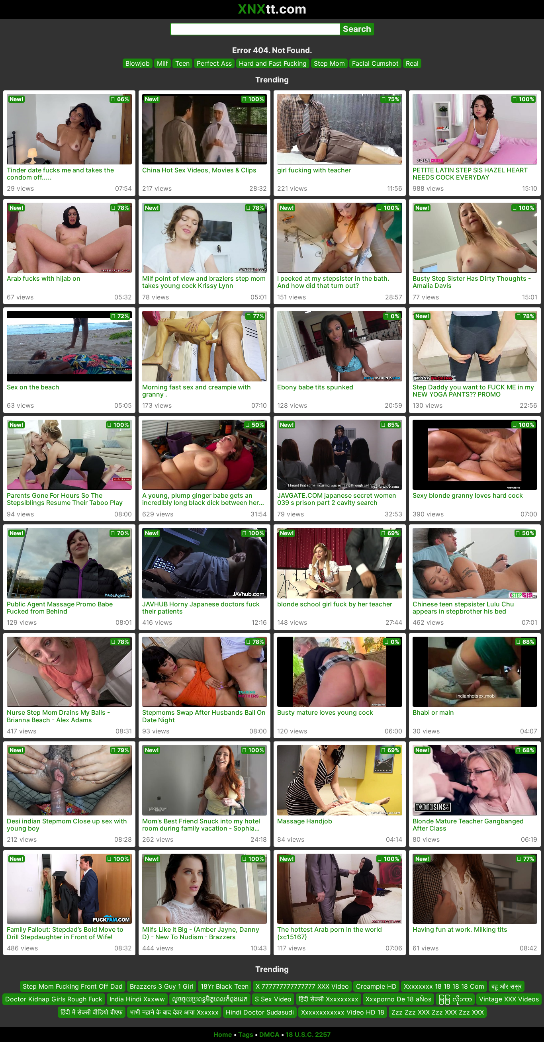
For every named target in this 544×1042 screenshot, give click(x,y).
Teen (182, 63)
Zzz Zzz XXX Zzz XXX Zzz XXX (437, 1012)
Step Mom (329, 63)
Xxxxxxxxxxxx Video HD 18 (342, 1012)
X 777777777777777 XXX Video (302, 986)
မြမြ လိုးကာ (455, 999)
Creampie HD (376, 986)
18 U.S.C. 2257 (308, 1034)
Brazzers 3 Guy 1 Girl (162, 986)
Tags (245, 1034)
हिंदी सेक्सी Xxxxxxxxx (328, 999)
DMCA (269, 1034)
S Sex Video (273, 999)
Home (222, 1034)
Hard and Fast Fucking (273, 63)
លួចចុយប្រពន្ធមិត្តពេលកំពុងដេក (210, 999)
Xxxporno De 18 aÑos (398, 999)
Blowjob (137, 63)
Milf (162, 63)
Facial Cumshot (375, 63)
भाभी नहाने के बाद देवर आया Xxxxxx (174, 1012)
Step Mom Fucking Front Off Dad (73, 986)
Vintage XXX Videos (509, 999)
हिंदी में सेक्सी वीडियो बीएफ (92, 1012)
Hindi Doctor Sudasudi (260, 1012)
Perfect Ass (214, 63)
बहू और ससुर (506, 986)
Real (412, 63)
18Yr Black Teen (225, 986)
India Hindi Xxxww (137, 999)
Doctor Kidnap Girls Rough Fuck (53, 999)
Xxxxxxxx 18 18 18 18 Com (444, 986)
